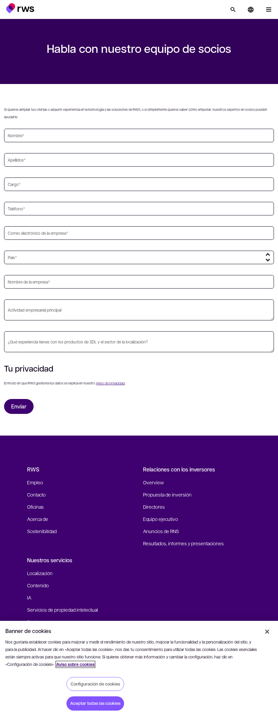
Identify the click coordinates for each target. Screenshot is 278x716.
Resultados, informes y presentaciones (183, 543)
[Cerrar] (267, 631)
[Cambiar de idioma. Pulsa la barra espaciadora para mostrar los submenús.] (250, 9)
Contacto (36, 494)
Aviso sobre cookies (75, 664)
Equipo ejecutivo (160, 519)
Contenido (38, 585)
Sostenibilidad (42, 531)
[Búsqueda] (233, 9)
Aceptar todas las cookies (95, 703)
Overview (153, 482)
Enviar (18, 406)
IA (29, 597)
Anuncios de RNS (161, 531)
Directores (154, 507)
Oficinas (35, 507)
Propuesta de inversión (167, 494)
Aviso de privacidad (110, 383)
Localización (40, 573)
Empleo (35, 482)
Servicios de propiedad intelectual (62, 610)
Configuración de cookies (95, 684)
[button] (20, 8)
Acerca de (37, 519)
